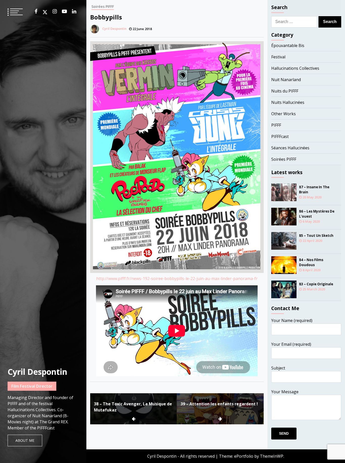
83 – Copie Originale (316, 284)
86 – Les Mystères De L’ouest (316, 214)
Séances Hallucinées (290, 148)
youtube (64, 11)
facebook (36, 11)
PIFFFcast (280, 136)
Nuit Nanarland (286, 79)
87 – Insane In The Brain (314, 189)
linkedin (74, 11)
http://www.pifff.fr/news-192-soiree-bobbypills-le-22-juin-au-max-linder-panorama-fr (177, 278)
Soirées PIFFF (102, 6)
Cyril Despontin (37, 371)
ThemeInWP (271, 456)
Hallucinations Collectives (295, 68)
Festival (278, 57)
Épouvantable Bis (287, 45)
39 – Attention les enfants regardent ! (219, 404)
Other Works (283, 114)
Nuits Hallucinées (287, 102)
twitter (45, 12)
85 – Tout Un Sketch (316, 235)
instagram (54, 11)
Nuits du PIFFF (284, 91)
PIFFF (276, 125)
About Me (24, 440)
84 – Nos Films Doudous (311, 262)
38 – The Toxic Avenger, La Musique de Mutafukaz (133, 407)
